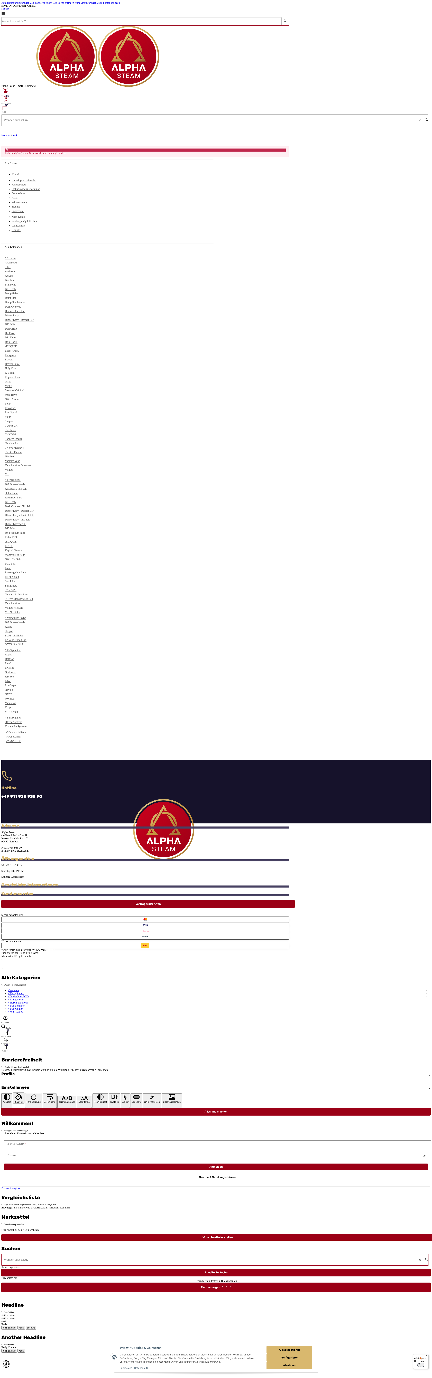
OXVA (9, 694)
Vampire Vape (12, 460)
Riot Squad (11, 412)
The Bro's (10, 430)
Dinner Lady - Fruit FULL (19, 515)
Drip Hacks (11, 341)
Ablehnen (289, 1365)
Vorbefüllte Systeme (15, 726)
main (21, 1327)
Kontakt (5, 8)
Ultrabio (9, 456)
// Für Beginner (16, 1005)
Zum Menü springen (86, 2)
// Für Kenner (13, 736)
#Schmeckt (11, 262)
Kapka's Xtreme (13, 550)
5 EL (7, 266)
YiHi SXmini (12, 711)
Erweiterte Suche (216, 1272)
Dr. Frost (9, 333)
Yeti (7, 474)
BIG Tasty (10, 289)
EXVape (9, 667)
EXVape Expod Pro (15, 639)
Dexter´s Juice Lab (15, 311)
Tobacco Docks (13, 438)
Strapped (9, 421)
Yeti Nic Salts (12, 612)
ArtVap (9, 275)
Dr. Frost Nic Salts (15, 532)
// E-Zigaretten (16, 999)
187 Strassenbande (15, 484)
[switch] (420, 1365)
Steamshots (11, 585)
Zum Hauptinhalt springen (15, 2)
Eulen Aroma (12, 350)
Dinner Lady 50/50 (15, 524)
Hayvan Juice (12, 363)
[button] (5, 91)
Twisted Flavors (13, 452)
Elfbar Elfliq (11, 537)
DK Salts (10, 324)
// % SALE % (13, 741)
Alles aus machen (216, 1111)
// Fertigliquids (16, 993)
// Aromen (13, 990)
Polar (8, 403)
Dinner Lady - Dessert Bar (19, 319)
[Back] (2, 959)
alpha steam (11, 493)
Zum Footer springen (108, 2)
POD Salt (10, 563)
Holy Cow (10, 368)
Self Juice (10, 581)
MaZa (8, 381)
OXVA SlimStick (14, 644)
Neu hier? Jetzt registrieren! (217, 1177)
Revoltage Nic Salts (15, 572)
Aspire (8, 626)
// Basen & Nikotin (16, 732)
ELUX (8, 546)
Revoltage (10, 408)
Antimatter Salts (13, 497)
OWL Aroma (12, 399)
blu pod (9, 631)
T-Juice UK (11, 425)
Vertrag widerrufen (148, 903)
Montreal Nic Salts (15, 554)
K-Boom (9, 372)
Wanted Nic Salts (14, 607)
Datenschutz (141, 1367)
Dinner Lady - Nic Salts (18, 519)
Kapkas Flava (12, 377)
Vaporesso (10, 703)
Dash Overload (13, 306)
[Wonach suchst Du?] (285, 21)
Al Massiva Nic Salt (15, 488)
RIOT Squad (12, 576)
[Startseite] (97, 85)
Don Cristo (11, 328)
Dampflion (10, 297)
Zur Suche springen (64, 2)
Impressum (126, 1367)
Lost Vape (10, 685)
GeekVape (10, 672)
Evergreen (10, 355)
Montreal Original (14, 390)
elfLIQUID (11, 346)
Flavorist (9, 359)
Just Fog (9, 676)
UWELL (10, 698)
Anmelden (216, 1166)
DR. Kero (10, 337)
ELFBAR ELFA (14, 635)
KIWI (8, 681)
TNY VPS (10, 434)
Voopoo (9, 707)
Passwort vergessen (11, 1188)
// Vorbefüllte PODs (18, 996)
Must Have (11, 394)
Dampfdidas (11, 293)
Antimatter (10, 271)
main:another (9, 1327)
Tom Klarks (11, 443)
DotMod (9, 658)
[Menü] (4, 13)
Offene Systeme (13, 722)
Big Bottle (10, 284)
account (31, 1327)
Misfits (8, 386)
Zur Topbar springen (41, 2)
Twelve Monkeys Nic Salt (19, 598)
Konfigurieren (289, 1357)
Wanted (9, 469)
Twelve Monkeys (14, 447)
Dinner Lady (12, 315)
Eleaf (8, 663)
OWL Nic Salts (13, 559)
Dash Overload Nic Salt (18, 506)
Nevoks (9, 689)
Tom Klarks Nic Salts (16, 594)
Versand (50, 949)
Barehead (10, 280)
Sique (8, 416)
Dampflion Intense (15, 302)
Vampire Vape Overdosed (18, 465)
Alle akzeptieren (289, 1349)
